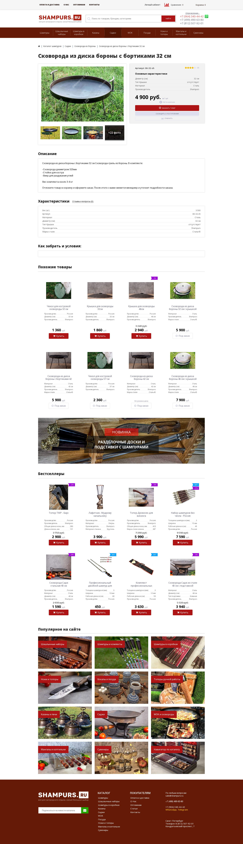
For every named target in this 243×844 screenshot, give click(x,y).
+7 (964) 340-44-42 (192, 16)
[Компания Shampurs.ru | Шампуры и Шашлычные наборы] (39, 46)
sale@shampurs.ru (174, 795)
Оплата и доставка (49, 5)
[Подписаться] (84, 810)
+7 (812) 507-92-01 (192, 23)
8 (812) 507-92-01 (185, 823)
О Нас (66, 5)
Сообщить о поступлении (167, 114)
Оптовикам (79, 5)
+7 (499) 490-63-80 (192, 20)
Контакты (94, 5)
